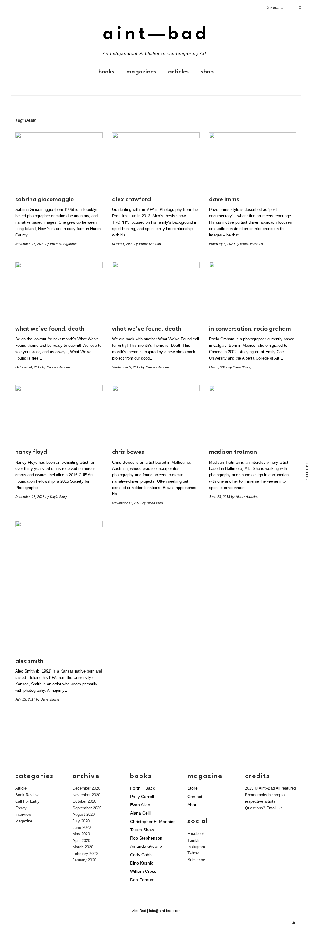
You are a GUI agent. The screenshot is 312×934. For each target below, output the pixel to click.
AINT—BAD (156, 34)
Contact (194, 796)
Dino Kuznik (141, 863)
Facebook (196, 833)
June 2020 (82, 827)
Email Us (274, 808)
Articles (178, 72)
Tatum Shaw (142, 829)
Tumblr (193, 840)
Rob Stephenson (146, 838)
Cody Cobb (141, 854)
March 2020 (83, 847)
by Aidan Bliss (152, 503)
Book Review (26, 795)
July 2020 (81, 821)
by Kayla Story (56, 497)
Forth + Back (142, 788)
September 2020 (87, 808)
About (193, 804)
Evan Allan (140, 804)
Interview (23, 814)
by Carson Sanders (56, 367)
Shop (207, 72)
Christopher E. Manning (153, 821)
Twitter (193, 853)
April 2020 (81, 840)
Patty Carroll (142, 796)
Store (192, 788)
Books (106, 72)
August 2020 (84, 814)
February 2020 (85, 853)
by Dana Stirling (239, 367)
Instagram (196, 846)
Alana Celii (140, 813)
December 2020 (86, 788)
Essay (21, 808)
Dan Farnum (142, 879)
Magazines (141, 72)
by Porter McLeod (147, 244)
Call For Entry (27, 801)
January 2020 (84, 860)
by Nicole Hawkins (249, 244)
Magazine (23, 821)
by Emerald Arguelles (61, 244)
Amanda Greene (146, 846)
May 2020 (81, 834)
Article (21, 788)
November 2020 (86, 795)
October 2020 (84, 801)
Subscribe (196, 860)
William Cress (143, 871)
